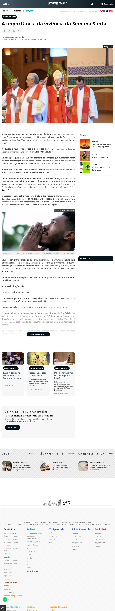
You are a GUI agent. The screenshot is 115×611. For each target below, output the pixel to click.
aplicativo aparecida (34, 533)
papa (28, 564)
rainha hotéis (9, 592)
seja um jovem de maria (68, 11)
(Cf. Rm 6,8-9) (8, 271)
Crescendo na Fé (9, 17)
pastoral (7, 589)
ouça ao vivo (76, 536)
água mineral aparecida (13, 536)
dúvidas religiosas (33, 542)
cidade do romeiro (11, 539)
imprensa (7, 569)
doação (7, 557)
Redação (31, 529)
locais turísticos (10, 572)
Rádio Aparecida (81, 529)
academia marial (10, 533)
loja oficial (8, 576)
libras (29, 555)
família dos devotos (11, 560)
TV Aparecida (56, 529)
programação (54, 536)
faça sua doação (92, 11)
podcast (75, 539)
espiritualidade (32, 545)
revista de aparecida (13, 595)
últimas (17, 10)
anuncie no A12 (33, 571)
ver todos (32, 454)
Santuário (9, 529)
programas (76, 546)
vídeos (29, 568)
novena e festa (10, 582)
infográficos (31, 551)
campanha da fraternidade (32, 537)
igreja (29, 548)
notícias (7, 579)
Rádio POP (100, 529)
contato (81, 11)
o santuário (8, 586)
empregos (98, 533)
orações (29, 561)
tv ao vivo (52, 539)
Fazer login (12, 427)
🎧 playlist (28, 10)
